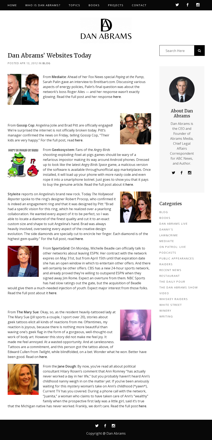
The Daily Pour (172, 281)
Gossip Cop (25, 125)
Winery (165, 310)
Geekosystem (63, 149)
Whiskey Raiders (173, 299)
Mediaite (59, 77)
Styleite (14, 194)
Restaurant (169, 276)
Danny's (166, 229)
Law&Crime (168, 235)
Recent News (170, 270)
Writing (166, 316)
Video (164, 293)
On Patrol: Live (172, 247)
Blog (46, 63)
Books (165, 218)
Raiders (166, 264)
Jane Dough (67, 366)
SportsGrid (60, 248)
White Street (170, 305)
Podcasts (167, 252)
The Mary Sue (28, 312)
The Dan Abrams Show (178, 287)
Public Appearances (176, 258)
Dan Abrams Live (173, 223)
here (117, 96)
